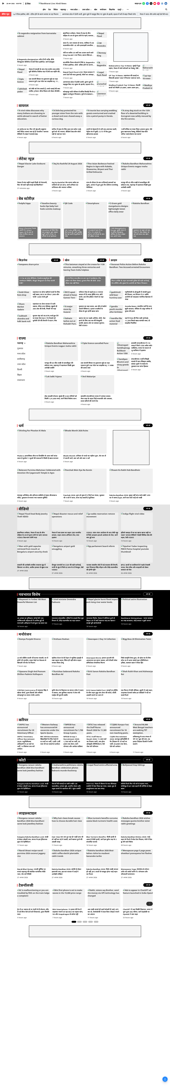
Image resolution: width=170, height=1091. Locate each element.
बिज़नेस (112, 9)
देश (49, 9)
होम (44, 9)
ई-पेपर (28, 3)
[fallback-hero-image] (39, 44)
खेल (95, 9)
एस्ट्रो (119, 9)
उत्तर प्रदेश (86, 9)
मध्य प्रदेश (74, 9)
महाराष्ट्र (63, 9)
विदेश (56, 9)
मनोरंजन (103, 9)
